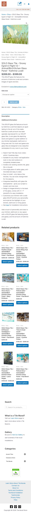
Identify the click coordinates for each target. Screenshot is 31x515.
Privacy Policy (15, 497)
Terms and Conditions (15, 490)
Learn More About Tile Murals (15, 483)
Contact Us (15, 485)
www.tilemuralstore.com (18, 86)
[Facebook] (11, 506)
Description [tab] (6, 116)
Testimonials (15, 495)
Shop (9, 14)
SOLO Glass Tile (12, 52)
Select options (8, 262)
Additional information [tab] (9, 120)
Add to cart (13, 102)
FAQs (15, 500)
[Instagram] (19, 506)
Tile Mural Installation (15, 493)
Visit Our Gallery (17, 435)
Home (4, 14)
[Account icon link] (28, 4)
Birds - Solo (9, 55)
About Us (15, 488)
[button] (26, 23)
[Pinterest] (15, 506)
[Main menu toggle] (24, 4)
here (7, 205)
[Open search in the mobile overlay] (15, 407)
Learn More (14, 418)
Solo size (5, 91)
